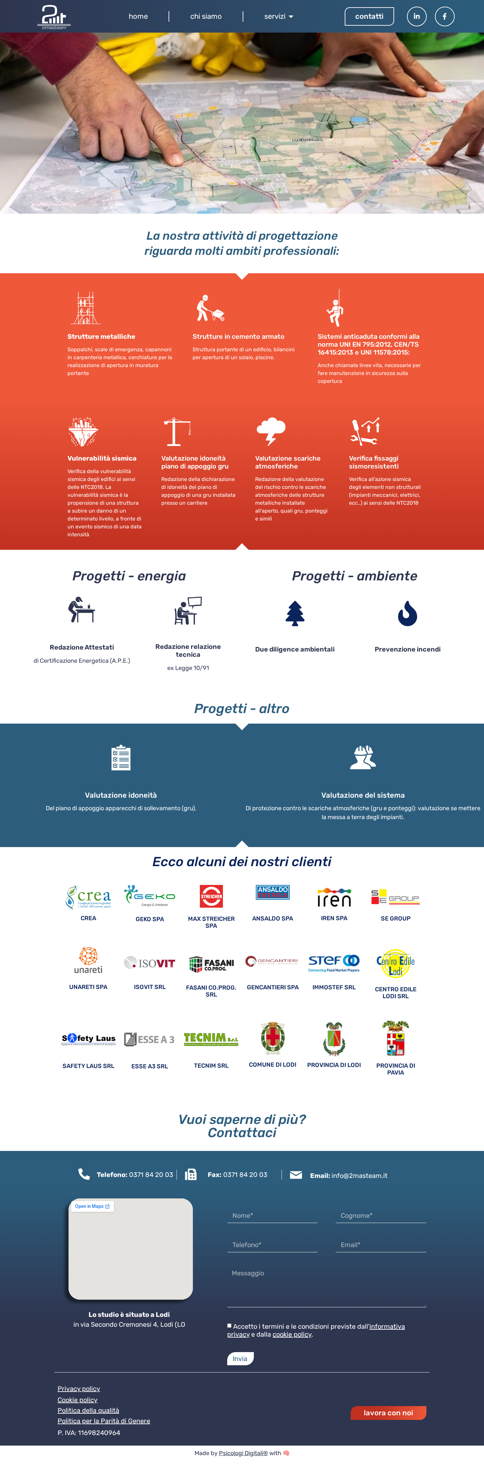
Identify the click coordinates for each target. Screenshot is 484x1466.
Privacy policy (79, 1389)
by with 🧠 (249, 1453)
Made (202, 1453)
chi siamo (206, 16)
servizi (274, 16)
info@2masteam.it (360, 1176)
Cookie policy (77, 1400)
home (138, 16)
